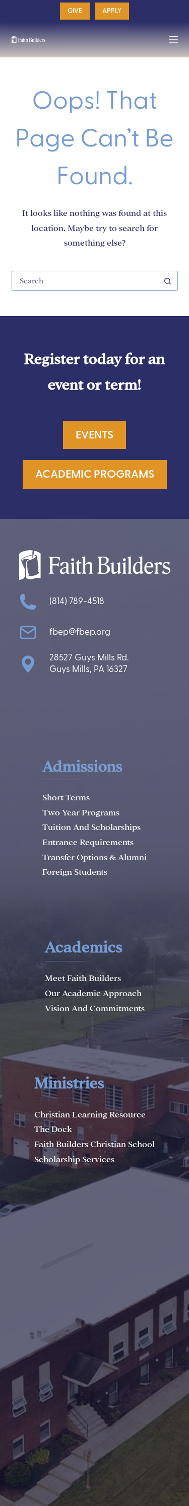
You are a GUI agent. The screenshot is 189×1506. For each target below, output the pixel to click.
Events (94, 434)
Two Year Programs (80, 812)
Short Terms (66, 797)
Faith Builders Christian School (94, 1144)
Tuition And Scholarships (91, 827)
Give (75, 11)
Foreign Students (74, 872)
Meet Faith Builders (83, 978)
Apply (111, 11)
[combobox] (85, 281)
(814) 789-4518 (76, 601)
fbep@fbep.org (79, 632)
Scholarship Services (74, 1159)
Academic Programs (94, 474)
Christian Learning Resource (90, 1114)
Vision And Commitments (95, 1008)
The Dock (53, 1129)
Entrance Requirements (88, 842)
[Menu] (173, 39)
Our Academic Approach (93, 993)
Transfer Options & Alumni (94, 857)
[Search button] (167, 280)
